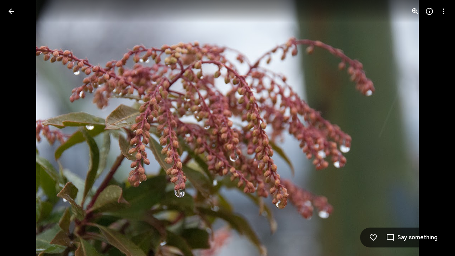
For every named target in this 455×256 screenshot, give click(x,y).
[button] (20, 128)
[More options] (444, 11)
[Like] (373, 237)
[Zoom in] (415, 11)
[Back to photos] (11, 11)
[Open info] (429, 11)
